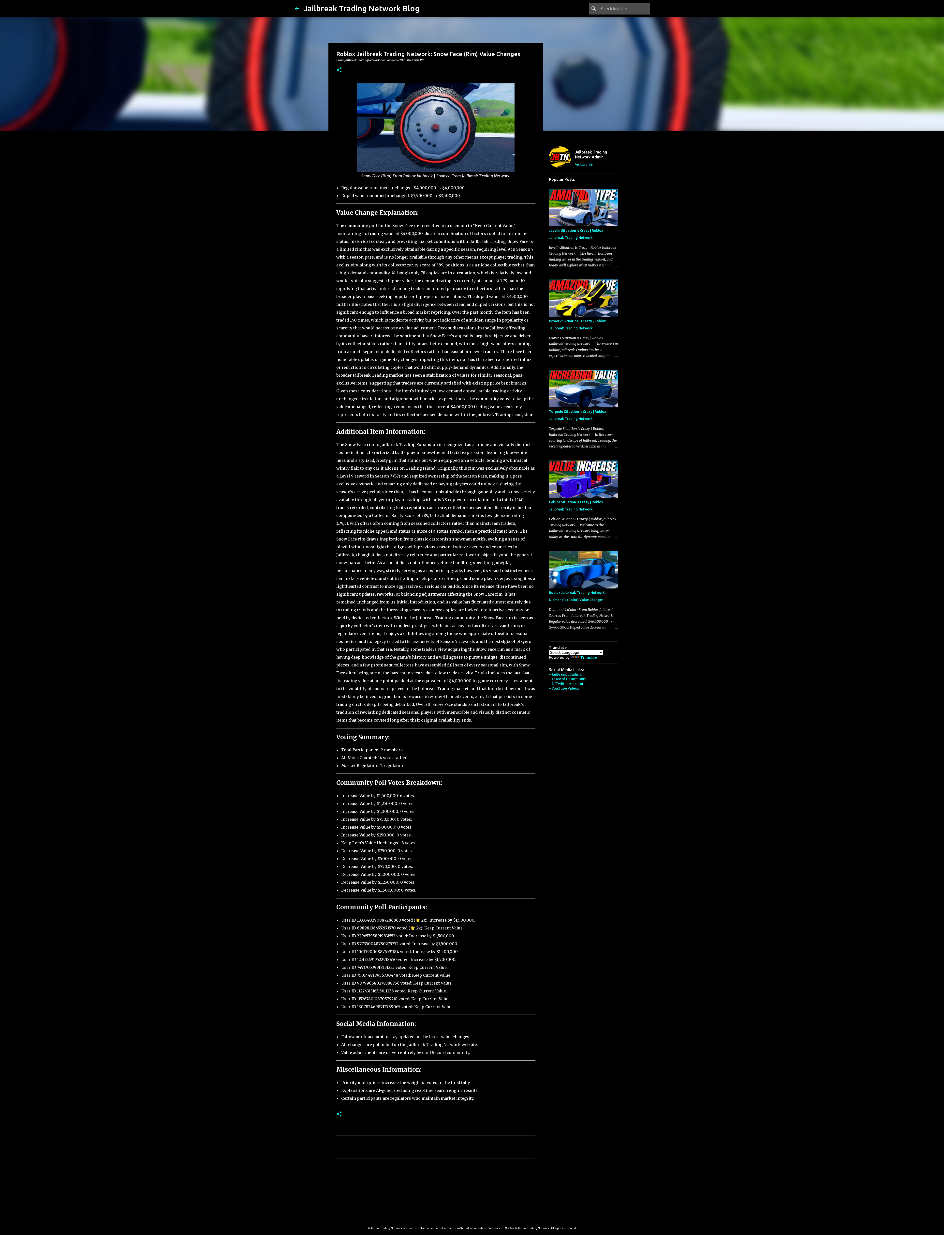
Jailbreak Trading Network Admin (591, 154)
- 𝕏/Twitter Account (566, 683)
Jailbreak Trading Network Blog (362, 8)
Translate (588, 657)
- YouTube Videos (564, 688)
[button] (339, 70)
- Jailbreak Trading (565, 674)
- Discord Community (567, 679)
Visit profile (584, 164)
